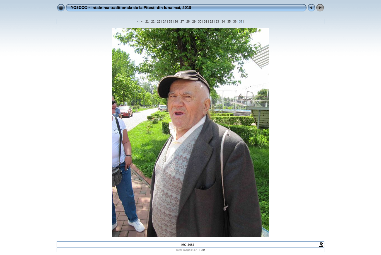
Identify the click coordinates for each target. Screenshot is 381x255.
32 (211, 21)
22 (152, 21)
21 (146, 21)
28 (188, 21)
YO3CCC (79, 7)
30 (199, 21)
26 (176, 21)
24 (164, 21)
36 (234, 21)
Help (202, 249)
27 (182, 21)
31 (205, 21)
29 (193, 21)
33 (217, 21)
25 (170, 21)
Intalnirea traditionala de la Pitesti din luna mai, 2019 (141, 7)
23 (158, 21)
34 (223, 21)
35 (229, 21)
